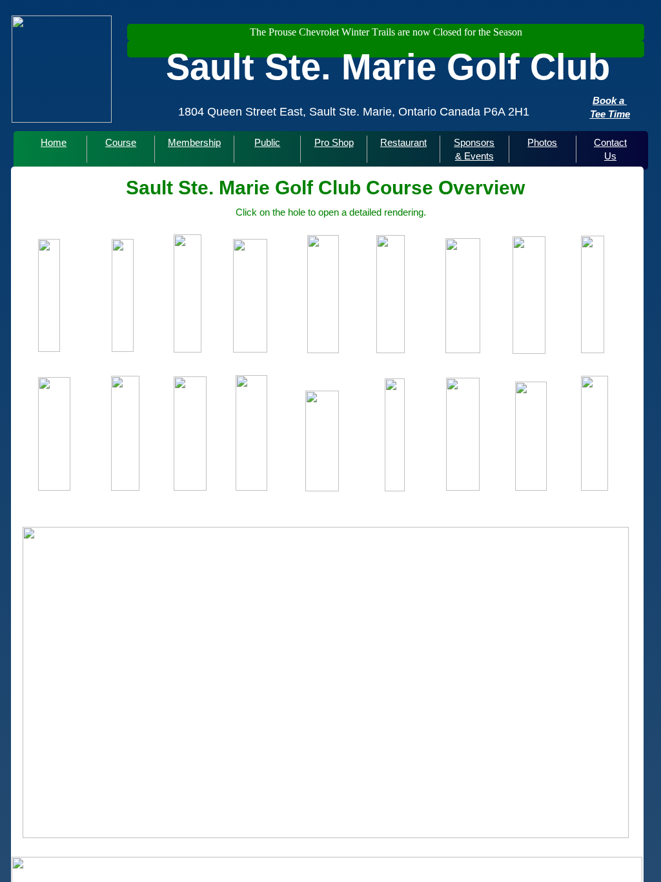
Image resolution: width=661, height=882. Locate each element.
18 (436, 510)
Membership (194, 142)
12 (343, 510)
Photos (542, 142)
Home (53, 142)
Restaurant (403, 142)
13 (358, 510)
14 (374, 510)
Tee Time (610, 113)
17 (420, 510)
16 (405, 510)
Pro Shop (334, 142)
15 (389, 510)
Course (120, 142)
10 (312, 510)
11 (327, 510)
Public (267, 142)
